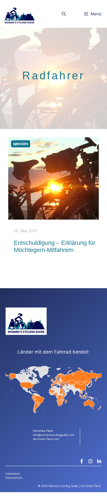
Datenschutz (13, 477)
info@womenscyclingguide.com (53, 434)
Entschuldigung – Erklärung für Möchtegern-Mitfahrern (54, 246)
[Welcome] (19, 14)
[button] (64, 14)
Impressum (12, 473)
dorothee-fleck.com (46, 439)
